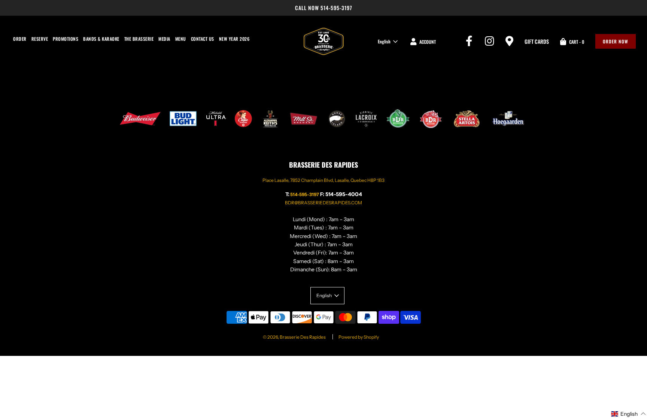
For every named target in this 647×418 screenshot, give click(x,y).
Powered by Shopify (358, 337)
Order (20, 39)
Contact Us (202, 39)
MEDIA (164, 39)
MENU (180, 39)
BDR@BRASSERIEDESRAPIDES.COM (323, 202)
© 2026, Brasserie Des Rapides (294, 337)
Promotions (65, 39)
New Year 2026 (234, 39)
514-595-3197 (336, 8)
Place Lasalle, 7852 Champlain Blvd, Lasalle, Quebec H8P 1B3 (323, 180)
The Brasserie (139, 39)
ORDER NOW (615, 41)
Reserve (39, 39)
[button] (628, 413)
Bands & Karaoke (101, 39)
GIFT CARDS (537, 41)
